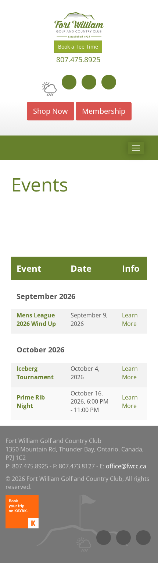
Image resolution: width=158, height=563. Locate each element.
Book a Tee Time (78, 46)
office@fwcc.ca (126, 466)
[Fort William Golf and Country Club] (79, 25)
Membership (103, 111)
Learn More (130, 319)
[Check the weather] (49, 87)
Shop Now (50, 111)
